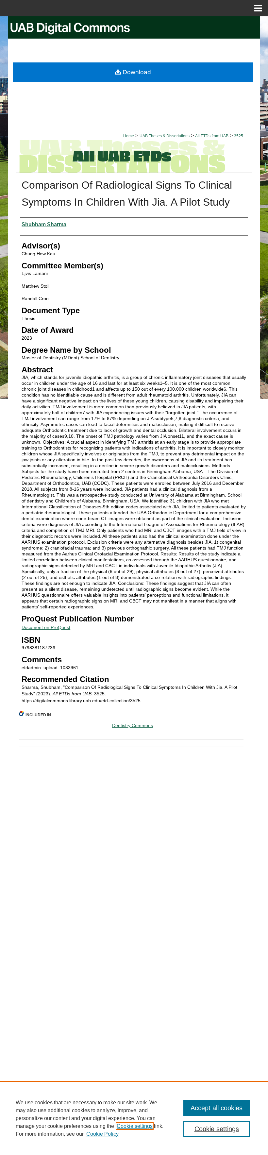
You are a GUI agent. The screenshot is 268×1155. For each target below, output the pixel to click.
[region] (134, 1118)
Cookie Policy (102, 1134)
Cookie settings (135, 1126)
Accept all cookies (217, 1108)
